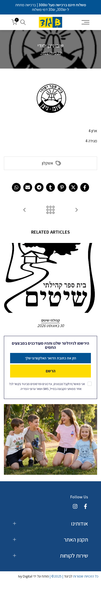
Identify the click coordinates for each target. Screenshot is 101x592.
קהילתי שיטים (50, 320)
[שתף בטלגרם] (39, 187)
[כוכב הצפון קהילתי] (76, 210)
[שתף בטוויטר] (73, 187)
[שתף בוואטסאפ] (16, 187)
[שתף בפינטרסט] (61, 187)
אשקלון (47, 163)
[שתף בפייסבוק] (84, 187)
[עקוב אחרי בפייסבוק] (85, 506)
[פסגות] (25, 210)
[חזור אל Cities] (50, 210)
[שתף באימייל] (27, 187)
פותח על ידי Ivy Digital (33, 576)
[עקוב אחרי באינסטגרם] (75, 506)
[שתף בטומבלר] (50, 187)
